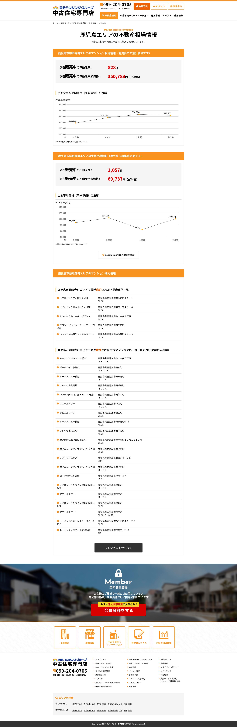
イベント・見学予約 (137, 678)
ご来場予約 (133, 675)
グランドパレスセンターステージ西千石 (76, 327)
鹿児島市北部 (77, 704)
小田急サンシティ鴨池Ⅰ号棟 (74, 298)
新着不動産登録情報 (103, 686)
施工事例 (155, 15)
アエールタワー (67, 403)
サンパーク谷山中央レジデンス (75, 316)
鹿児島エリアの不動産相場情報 (73, 23)
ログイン (160, 6)
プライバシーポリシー (169, 667)
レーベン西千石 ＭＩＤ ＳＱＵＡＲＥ (76, 522)
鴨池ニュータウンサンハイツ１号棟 (77, 466)
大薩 (125, 704)
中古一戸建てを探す (103, 663)
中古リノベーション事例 (139, 663)
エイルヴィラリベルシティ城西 (75, 307)
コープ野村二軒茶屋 (69, 475)
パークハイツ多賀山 (69, 367)
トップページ (100, 659)
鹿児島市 (92, 23)
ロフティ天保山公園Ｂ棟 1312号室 (77, 394)
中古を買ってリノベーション (134, 15)
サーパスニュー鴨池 (69, 376)
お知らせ (132, 686)
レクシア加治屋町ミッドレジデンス (77, 334)
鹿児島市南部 (101, 704)
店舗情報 (132, 667)
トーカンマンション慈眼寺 (73, 358)
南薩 (130, 704)
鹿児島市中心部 (89, 704)
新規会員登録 (100, 675)
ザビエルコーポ (67, 412)
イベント (167, 15)
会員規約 (164, 675)
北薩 (120, 704)
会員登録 (143, 6)
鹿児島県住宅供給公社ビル (73, 439)
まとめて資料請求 (102, 671)
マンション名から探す (118, 548)
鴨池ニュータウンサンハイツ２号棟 (77, 448)
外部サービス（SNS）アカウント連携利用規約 (170, 679)
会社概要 (164, 663)
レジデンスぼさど (68, 457)
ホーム (55, 23)
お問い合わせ (165, 659)
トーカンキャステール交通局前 (75, 530)
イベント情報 (134, 671)
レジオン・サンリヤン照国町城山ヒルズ (76, 486)
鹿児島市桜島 (113, 704)
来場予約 (177, 6)
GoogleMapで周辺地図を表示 (120, 254)
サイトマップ (165, 671)
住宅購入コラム (135, 682)
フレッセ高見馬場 (68, 385)
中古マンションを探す (104, 667)
